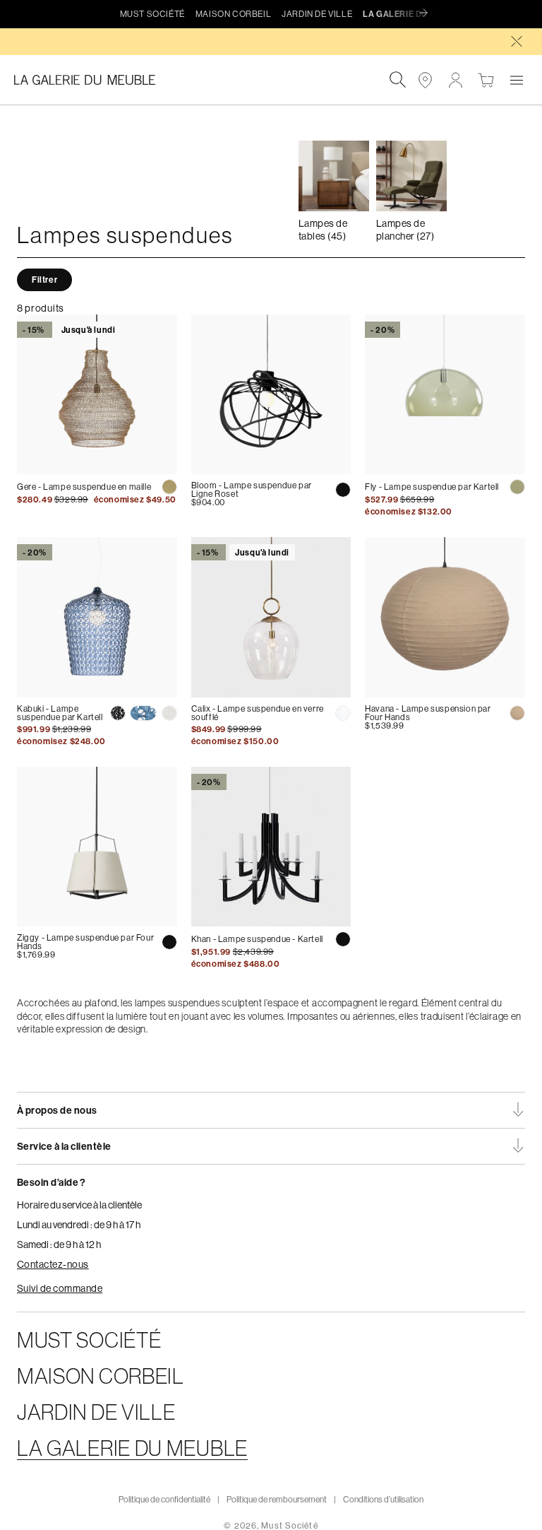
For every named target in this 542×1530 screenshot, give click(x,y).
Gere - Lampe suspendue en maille (84, 486)
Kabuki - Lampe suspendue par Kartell (60, 712)
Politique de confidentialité (164, 1499)
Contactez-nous (53, 1264)
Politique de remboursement (277, 1499)
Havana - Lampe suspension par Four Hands (427, 712)
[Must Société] (91, 80)
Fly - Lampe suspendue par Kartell (432, 486)
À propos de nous (57, 1110)
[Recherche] (397, 79)
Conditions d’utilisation (383, 1499)
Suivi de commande (59, 1288)
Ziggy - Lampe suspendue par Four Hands (85, 941)
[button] (516, 79)
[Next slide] (427, 13)
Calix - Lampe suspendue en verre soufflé (257, 712)
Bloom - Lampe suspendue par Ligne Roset (251, 489)
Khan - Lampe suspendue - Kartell (257, 939)
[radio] (169, 487)
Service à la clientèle (64, 1146)
